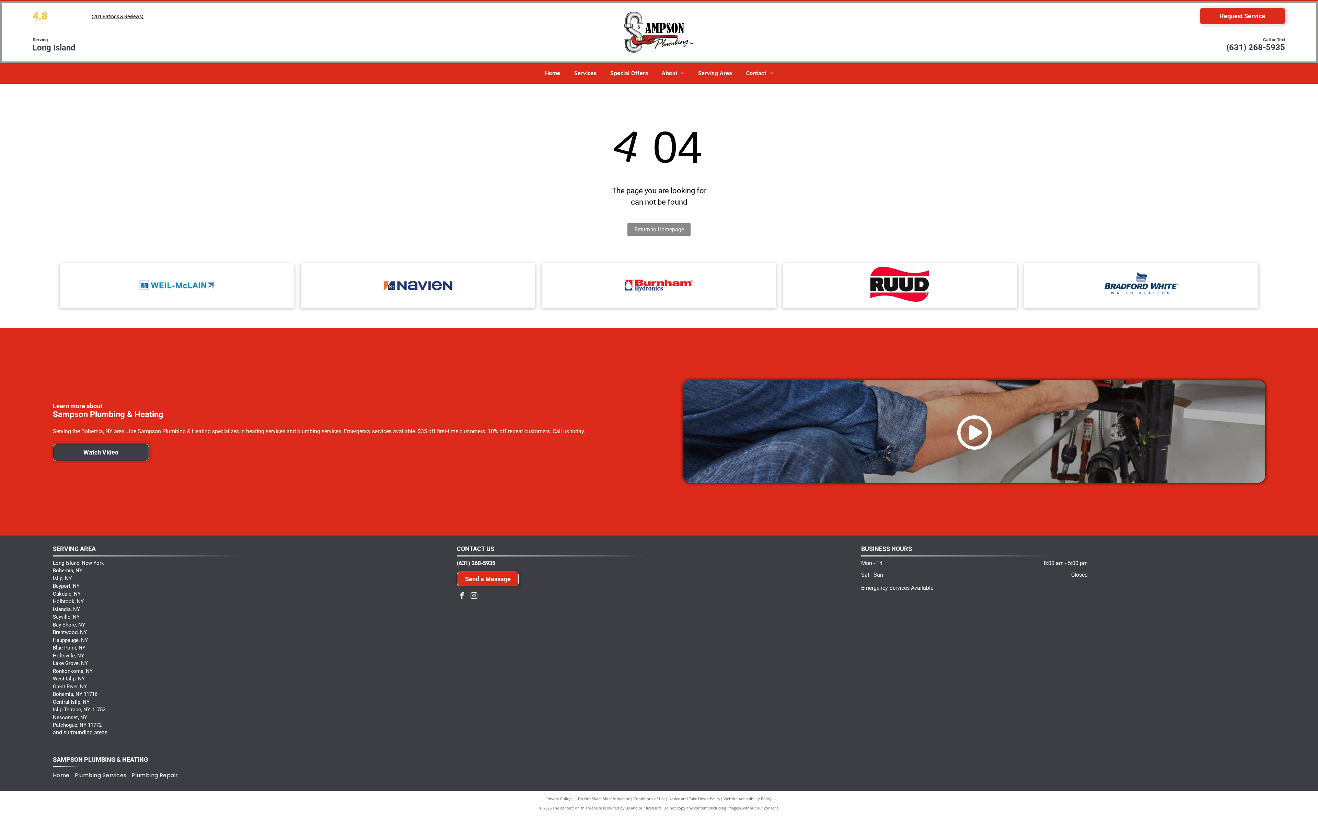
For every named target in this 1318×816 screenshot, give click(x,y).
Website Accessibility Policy (748, 798)
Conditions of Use (650, 798)
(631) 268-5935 (1255, 47)
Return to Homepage (659, 229)
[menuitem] (552, 73)
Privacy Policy (558, 798)
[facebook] (462, 596)
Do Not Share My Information (604, 798)
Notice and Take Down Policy (694, 798)
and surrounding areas (80, 732)
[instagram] (474, 596)
